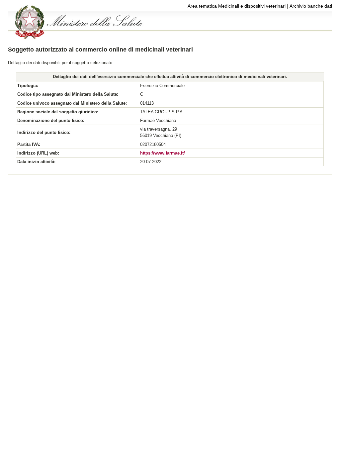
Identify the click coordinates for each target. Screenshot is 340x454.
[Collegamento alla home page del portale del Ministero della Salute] (75, 38)
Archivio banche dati (311, 6)
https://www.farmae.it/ (162, 153)
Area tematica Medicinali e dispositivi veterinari (237, 6)
